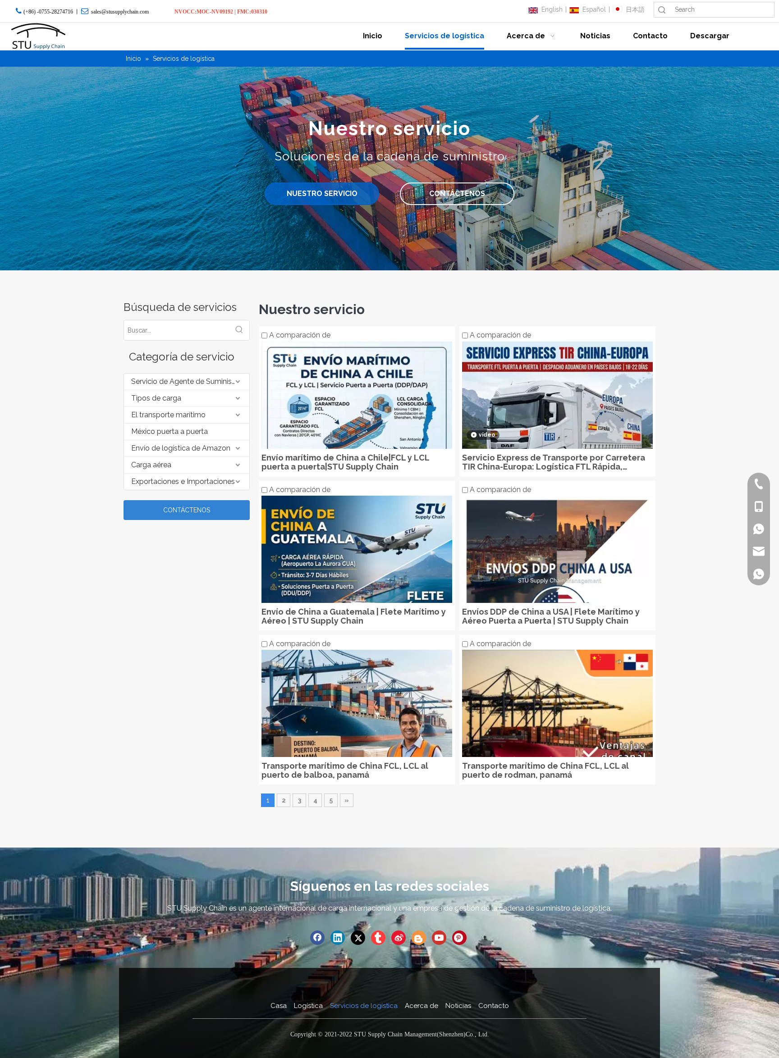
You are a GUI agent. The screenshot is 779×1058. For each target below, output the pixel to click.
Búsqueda (661, 9)
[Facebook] (317, 937)
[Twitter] (358, 937)
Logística (308, 1006)
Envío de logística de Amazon (180, 448)
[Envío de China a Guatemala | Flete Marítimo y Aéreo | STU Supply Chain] (356, 590)
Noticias (458, 1006)
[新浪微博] (398, 937)
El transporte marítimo (168, 414)
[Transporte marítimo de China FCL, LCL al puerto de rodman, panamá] (557, 744)
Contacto (493, 1006)
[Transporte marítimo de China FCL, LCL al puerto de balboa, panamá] (356, 744)
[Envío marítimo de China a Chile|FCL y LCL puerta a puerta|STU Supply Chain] (356, 436)
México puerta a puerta (169, 431)
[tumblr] (378, 937)
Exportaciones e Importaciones (183, 481)
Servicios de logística (364, 1006)
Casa (278, 1006)
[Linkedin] (337, 937)
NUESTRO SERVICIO (322, 193)
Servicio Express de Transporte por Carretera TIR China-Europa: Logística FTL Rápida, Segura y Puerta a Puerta (553, 462)
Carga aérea (151, 465)
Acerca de (421, 1006)
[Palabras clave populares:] (239, 330)
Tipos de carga (156, 398)
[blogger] (419, 937)
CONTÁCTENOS (457, 193)
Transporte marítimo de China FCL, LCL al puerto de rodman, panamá (545, 771)
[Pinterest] (459, 937)
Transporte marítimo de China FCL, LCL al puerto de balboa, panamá (344, 771)
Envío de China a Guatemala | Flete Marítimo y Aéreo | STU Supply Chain (353, 616)
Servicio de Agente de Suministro (186, 381)
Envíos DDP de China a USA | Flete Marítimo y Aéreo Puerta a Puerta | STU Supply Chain (551, 616)
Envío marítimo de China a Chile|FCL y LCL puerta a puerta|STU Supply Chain (345, 462)
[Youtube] (439, 937)
